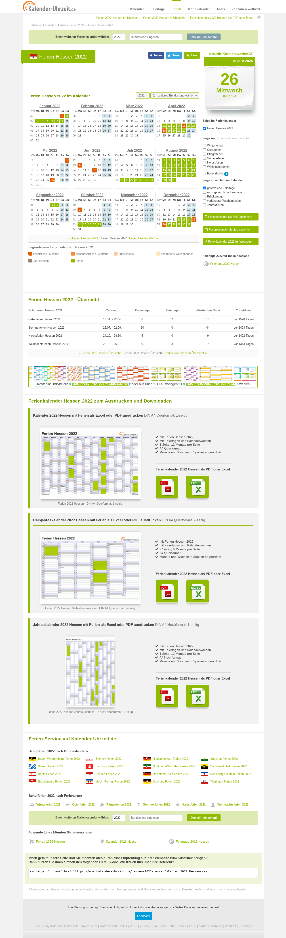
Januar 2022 (50, 106)
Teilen (157, 55)
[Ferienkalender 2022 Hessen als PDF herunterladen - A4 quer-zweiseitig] (167, 591)
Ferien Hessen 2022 (220, 128)
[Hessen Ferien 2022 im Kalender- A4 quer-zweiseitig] (90, 602)
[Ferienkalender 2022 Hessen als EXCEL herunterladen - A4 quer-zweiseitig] (197, 591)
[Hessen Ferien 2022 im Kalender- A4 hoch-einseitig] (90, 706)
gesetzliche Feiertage (221, 188)
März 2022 (134, 106)
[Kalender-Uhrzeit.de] (49, 6)
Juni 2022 (92, 150)
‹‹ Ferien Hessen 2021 (83, 238)
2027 (182, 926)
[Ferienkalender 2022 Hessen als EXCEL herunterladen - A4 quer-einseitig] (197, 486)
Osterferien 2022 (83, 804)
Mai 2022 (49, 150)
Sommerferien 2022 (156, 804)
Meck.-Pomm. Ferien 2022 (112, 781)
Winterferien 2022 (48, 804)
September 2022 (50, 195)
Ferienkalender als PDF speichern (229, 216)
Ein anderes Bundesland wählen (174, 95)
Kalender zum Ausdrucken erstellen (100, 384)
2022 (141, 95)
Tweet (176, 55)
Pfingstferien (215, 154)
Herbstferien (215, 162)
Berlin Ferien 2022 (49, 774)
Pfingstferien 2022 (118, 804)
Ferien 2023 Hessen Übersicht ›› (186, 353)
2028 (192, 926)
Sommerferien (216, 158)
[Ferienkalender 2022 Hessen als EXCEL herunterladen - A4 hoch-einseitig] (197, 695)
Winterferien (215, 145)
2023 (143, 926)
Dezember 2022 (177, 195)
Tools (221, 9)
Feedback (143, 916)
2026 (173, 926)
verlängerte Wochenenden (224, 200)
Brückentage (215, 196)
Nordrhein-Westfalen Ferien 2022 (174, 766)
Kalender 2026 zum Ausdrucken (211, 384)
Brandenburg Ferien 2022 (54, 781)
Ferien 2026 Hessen (50, 841)
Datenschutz (109, 926)
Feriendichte (215, 173)
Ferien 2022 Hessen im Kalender (117, 17)
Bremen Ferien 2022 (108, 758)
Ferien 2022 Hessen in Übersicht (164, 17)
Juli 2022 (134, 150)
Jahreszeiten (215, 205)
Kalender (137, 9)
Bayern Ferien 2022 (50, 766)
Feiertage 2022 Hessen (225, 263)
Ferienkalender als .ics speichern (229, 229)
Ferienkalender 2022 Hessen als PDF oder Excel (221, 17)
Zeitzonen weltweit (246, 9)
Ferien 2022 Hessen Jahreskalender (70, 711)
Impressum (89, 926)
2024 (153, 926)
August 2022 (176, 150)
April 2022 (176, 106)
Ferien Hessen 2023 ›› (143, 238)
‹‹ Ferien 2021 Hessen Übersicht (100, 353)
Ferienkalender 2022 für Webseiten (230, 241)
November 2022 (134, 195)
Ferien (176, 9)
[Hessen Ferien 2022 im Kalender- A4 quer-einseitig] (90, 498)
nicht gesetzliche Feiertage (224, 192)
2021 (123, 926)
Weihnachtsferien (218, 166)
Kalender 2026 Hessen (122, 841)
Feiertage (158, 9)
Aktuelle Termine (210, 926)
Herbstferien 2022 (194, 804)
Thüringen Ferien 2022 (224, 781)
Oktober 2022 (92, 195)
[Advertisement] (109, 78)
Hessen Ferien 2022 (108, 774)
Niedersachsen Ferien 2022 (170, 758)
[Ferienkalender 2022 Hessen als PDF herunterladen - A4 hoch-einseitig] (167, 695)
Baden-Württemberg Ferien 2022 (59, 758)
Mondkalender (199, 9)
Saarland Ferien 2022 (166, 781)
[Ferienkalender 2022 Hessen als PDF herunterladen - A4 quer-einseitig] (167, 486)
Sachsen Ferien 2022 (224, 758)
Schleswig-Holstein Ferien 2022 (230, 774)
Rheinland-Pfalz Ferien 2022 (171, 774)
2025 (163, 926)
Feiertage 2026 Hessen (192, 841)
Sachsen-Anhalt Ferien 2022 (228, 766)
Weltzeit (230, 926)
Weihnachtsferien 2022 (232, 804)
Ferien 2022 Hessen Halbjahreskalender (71, 608)
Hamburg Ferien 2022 (109, 766)
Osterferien (214, 149)
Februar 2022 (92, 106)
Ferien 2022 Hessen (71, 503)
